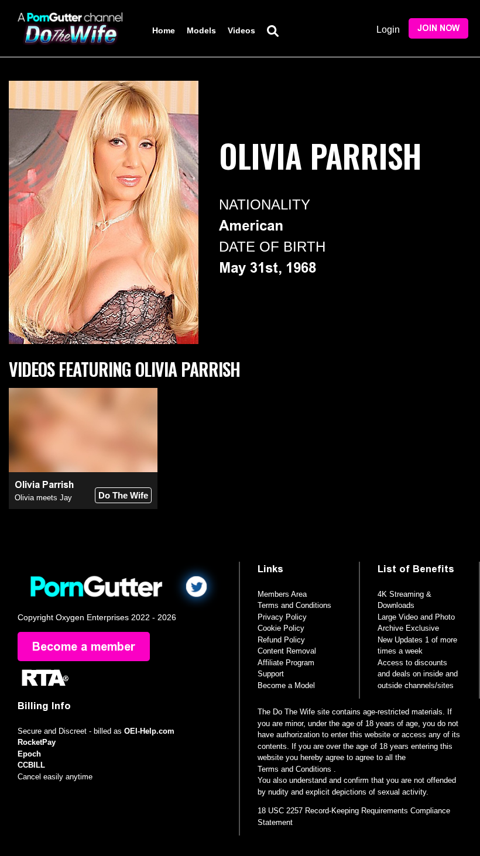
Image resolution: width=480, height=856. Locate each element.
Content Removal (287, 651)
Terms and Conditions (294, 605)
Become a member (83, 647)
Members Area (282, 594)
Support (271, 673)
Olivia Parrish (44, 484)
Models (201, 30)
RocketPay (37, 742)
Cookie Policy (281, 628)
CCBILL (31, 765)
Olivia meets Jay (43, 497)
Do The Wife (123, 495)
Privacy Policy (282, 617)
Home (163, 30)
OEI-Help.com (149, 731)
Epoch (29, 754)
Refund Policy (281, 639)
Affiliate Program (286, 662)
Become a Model (286, 685)
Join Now (438, 28)
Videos (241, 30)
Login (388, 30)
